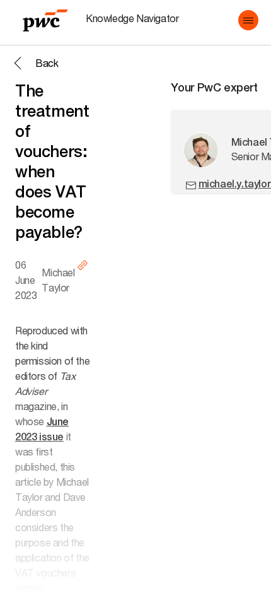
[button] (248, 20)
